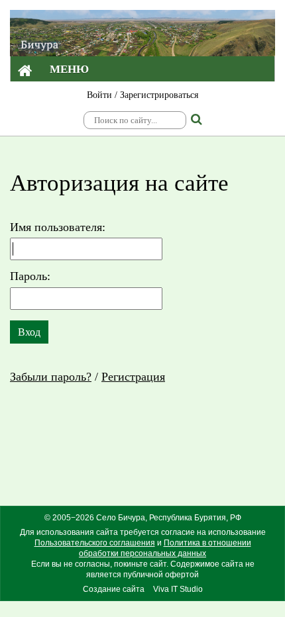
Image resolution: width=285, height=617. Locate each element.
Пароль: (30, 276)
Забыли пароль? (50, 376)
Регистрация (133, 376)
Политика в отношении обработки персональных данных (165, 548)
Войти (99, 95)
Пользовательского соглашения (94, 542)
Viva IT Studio (178, 589)
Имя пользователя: (57, 227)
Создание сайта (113, 589)
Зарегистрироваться (159, 95)
